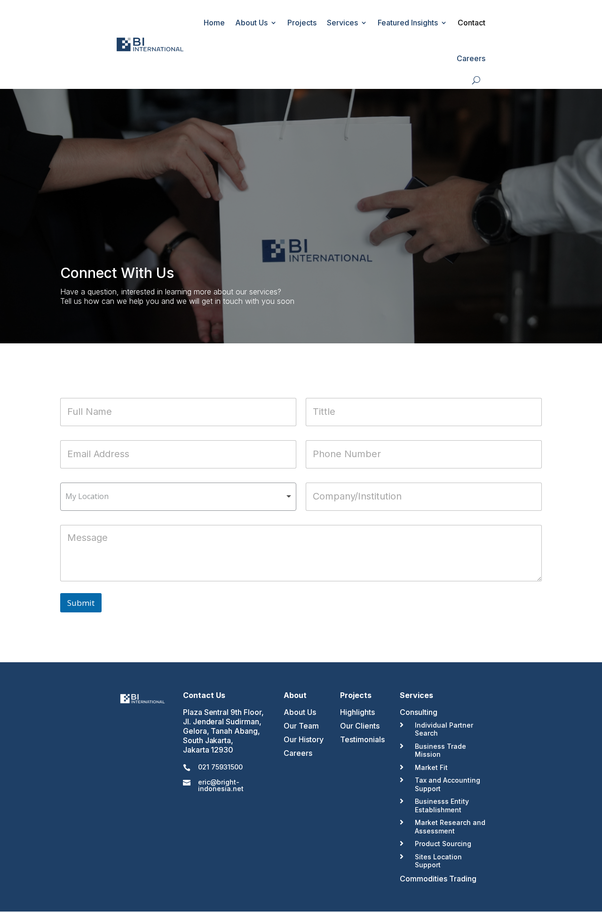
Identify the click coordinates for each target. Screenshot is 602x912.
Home (214, 22)
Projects (302, 22)
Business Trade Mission (440, 750)
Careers (471, 58)
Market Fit (431, 767)
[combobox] (178, 497)
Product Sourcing (443, 844)
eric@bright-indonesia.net (221, 785)
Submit (81, 602)
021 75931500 (220, 767)
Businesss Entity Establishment (442, 805)
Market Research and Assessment (450, 826)
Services (342, 22)
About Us (251, 22)
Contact (471, 22)
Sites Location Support (438, 861)
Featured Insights (408, 22)
